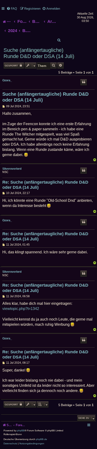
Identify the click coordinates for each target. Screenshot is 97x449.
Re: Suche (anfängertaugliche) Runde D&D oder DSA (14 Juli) (45, 185)
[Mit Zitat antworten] (83, 82)
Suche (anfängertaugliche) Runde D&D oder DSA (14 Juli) (39, 53)
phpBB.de (41, 439)
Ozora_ (7, 80)
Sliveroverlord (11, 168)
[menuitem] (12, 8)
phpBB (21, 430)
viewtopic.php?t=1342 (20, 309)
